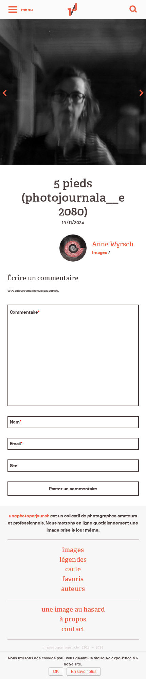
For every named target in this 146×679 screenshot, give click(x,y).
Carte (73, 569)
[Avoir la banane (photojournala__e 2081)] (109, 93)
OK (56, 671)
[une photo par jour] (73, 9)
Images (99, 252)
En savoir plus (83, 671)
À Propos (72, 619)
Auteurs (73, 588)
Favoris (73, 579)
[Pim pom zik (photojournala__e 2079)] (36, 93)
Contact (73, 629)
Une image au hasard (73, 609)
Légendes (73, 559)
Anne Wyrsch (112, 244)
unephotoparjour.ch (29, 515)
